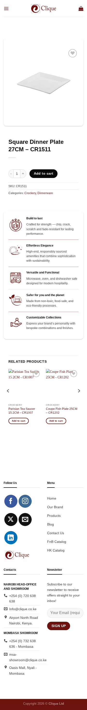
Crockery (30, 193)
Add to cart (43, 173)
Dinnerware (45, 193)
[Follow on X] (10, 519)
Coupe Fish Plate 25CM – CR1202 (61, 410)
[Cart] (81, 8)
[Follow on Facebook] (10, 501)
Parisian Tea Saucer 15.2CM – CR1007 (21, 410)
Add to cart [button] (18, 420)
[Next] (78, 400)
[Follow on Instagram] (25, 501)
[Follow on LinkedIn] (10, 537)
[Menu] (6, 8)
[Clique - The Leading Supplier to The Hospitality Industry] (43, 8)
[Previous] (8, 400)
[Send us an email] (25, 519)
